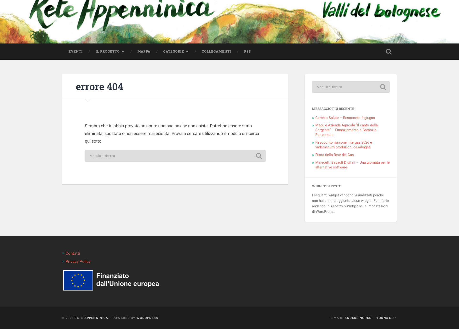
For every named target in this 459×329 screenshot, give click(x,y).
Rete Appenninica (91, 318)
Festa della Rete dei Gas (334, 155)
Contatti (73, 253)
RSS (247, 51)
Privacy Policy (78, 261)
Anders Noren (358, 318)
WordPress (147, 318)
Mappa (143, 51)
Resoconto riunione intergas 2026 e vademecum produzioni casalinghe (343, 144)
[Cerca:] (175, 156)
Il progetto (108, 51)
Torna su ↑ (386, 318)
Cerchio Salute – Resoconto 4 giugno (345, 118)
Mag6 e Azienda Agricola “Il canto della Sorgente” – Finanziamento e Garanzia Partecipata (346, 130)
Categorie (173, 51)
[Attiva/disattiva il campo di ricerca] (389, 51)
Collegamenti (216, 51)
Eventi (76, 51)
